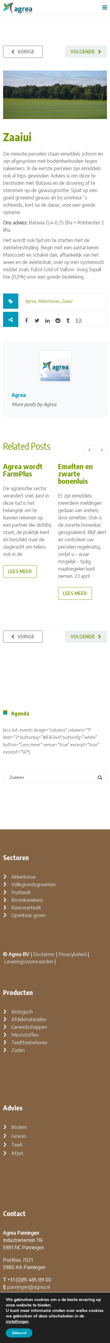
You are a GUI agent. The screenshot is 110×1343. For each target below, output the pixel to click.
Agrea (30, 301)
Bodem (19, 1127)
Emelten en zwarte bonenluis (75, 473)
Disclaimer (44, 954)
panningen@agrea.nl (28, 1287)
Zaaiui (17, 137)
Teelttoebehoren (29, 1042)
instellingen (17, 1321)
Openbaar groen (28, 915)
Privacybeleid (72, 954)
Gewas (18, 1136)
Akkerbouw (48, 301)
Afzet (17, 1153)
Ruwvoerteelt (26, 908)
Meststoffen (24, 1035)
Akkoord (19, 1333)
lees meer (20, 571)
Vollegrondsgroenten (33, 884)
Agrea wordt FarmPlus (22, 470)
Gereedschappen (29, 1027)
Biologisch (22, 1012)
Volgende (83, 51)
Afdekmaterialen (28, 1019)
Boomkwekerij (26, 900)
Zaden (18, 1050)
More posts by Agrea (34, 404)
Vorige (26, 51)
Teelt (17, 1145)
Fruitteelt (21, 892)
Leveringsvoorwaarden (28, 961)
